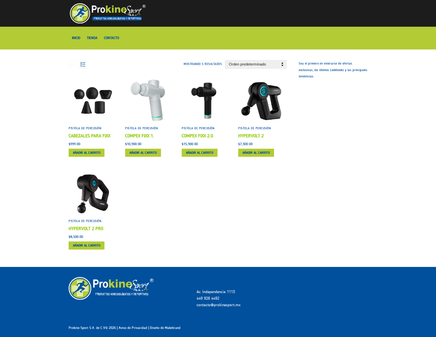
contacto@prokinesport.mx (218, 304)
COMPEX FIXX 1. (139, 136)
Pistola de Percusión (85, 128)
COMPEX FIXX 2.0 (197, 136)
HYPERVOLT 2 (251, 136)
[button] (86, 153)
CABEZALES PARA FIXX (89, 136)
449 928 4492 (208, 298)
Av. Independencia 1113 (216, 291)
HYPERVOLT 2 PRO (86, 228)
